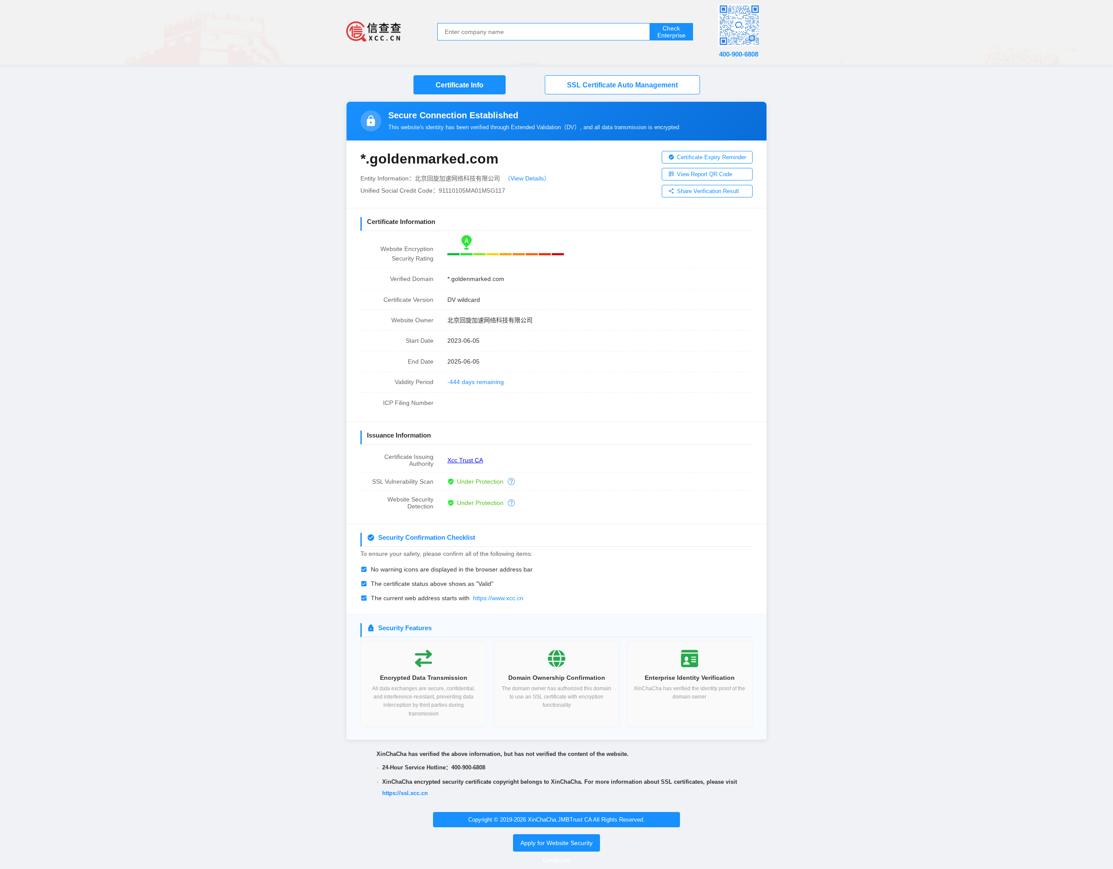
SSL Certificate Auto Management (622, 85)
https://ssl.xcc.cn (405, 793)
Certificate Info (459, 85)
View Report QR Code (704, 174)
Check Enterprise (671, 32)
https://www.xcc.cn (498, 598)
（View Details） (527, 178)
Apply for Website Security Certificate (556, 851)
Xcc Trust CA (465, 460)
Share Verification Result (708, 191)
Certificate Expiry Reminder (711, 157)
